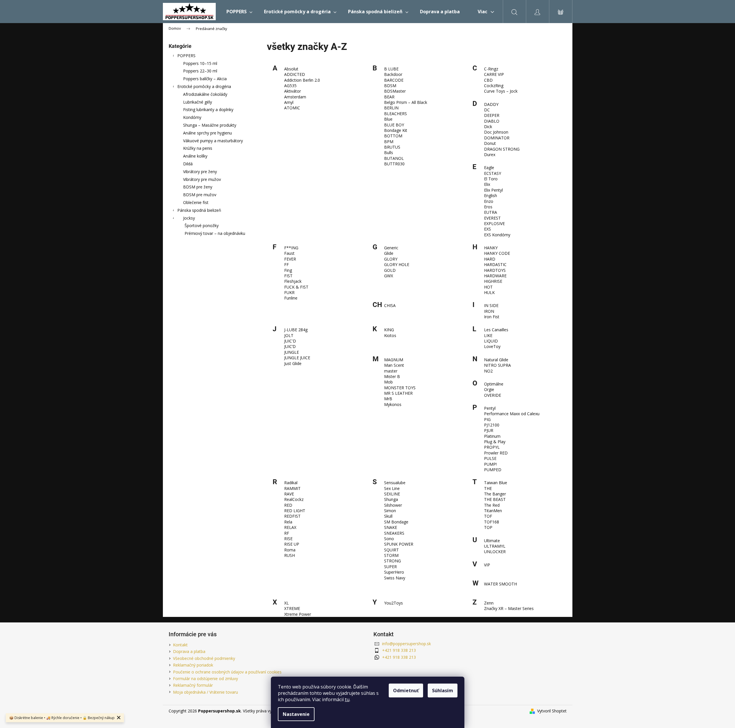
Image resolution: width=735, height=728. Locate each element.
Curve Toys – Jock (501, 91)
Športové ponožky (202, 225)
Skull (388, 516)
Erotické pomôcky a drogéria (204, 86)
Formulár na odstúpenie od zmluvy (205, 678)
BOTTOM (393, 136)
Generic (391, 247)
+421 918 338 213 (399, 650)
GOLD (390, 270)
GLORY (390, 259)
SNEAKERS (394, 533)
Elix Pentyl (493, 190)
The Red (492, 505)
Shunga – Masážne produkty (209, 125)
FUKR (289, 292)
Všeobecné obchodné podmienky (204, 658)
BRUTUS (392, 147)
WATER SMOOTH (500, 584)
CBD (488, 80)
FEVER (290, 259)
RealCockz (294, 499)
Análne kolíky (195, 156)
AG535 (290, 85)
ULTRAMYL (494, 546)
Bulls (388, 152)
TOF (488, 516)
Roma (289, 550)
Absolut (291, 69)
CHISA (390, 305)
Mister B (392, 376)
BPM (388, 141)
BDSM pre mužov (199, 194)
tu (347, 699)
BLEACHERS (395, 113)
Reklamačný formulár (193, 685)
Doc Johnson (496, 132)
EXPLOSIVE (494, 223)
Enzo (488, 201)
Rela (288, 522)
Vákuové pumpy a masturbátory (213, 140)
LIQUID (491, 341)
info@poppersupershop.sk (406, 643)
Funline (290, 298)
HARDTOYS (495, 270)
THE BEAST (495, 499)
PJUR (488, 430)
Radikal (290, 482)
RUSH (289, 555)
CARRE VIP (494, 74)
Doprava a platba (189, 651)
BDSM (390, 85)
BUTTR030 (394, 163)
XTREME (292, 608)
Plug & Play (494, 441)
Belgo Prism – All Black (405, 102)
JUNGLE (291, 352)
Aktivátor (292, 91)
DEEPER (491, 115)
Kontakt (180, 644)
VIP (487, 565)
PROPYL (492, 447)
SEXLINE (392, 494)
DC (487, 110)
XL (286, 603)
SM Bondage (396, 522)
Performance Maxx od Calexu (511, 413)
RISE (288, 538)
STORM (391, 555)
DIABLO (491, 121)
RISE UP (291, 544)
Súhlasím (442, 690)
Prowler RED (496, 453)
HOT (488, 287)
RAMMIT (292, 488)
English (490, 195)
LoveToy (492, 346)
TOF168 (491, 522)
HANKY (491, 247)
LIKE (488, 335)
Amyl (288, 102)
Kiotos (390, 335)
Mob (388, 382)
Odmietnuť (406, 690)
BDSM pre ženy (197, 187)
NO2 (488, 371)
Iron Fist (491, 316)
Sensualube (394, 482)
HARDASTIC (495, 264)
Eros (488, 206)
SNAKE (390, 527)
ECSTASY (492, 173)
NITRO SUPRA (497, 365)
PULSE (490, 458)
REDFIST (292, 516)
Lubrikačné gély (197, 102)
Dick (488, 126)
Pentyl (490, 408)
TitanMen (493, 510)
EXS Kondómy (497, 234)
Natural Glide (496, 359)
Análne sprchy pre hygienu (207, 133)
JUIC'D (290, 341)
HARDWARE (495, 275)
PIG (487, 419)
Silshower (393, 505)
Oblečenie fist (196, 202)
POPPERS (186, 55)
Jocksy (189, 218)
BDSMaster (395, 91)
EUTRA (490, 212)
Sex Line (392, 488)
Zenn (489, 603)
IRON (489, 311)
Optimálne (493, 384)
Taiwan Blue (495, 482)
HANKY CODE (497, 253)
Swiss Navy (394, 578)
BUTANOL (394, 158)
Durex (489, 154)
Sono (389, 538)
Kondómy (192, 117)
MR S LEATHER (398, 393)
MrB (388, 398)
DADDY (491, 104)
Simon (390, 510)
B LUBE (391, 69)
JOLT (288, 335)
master (390, 371)
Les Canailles (496, 329)
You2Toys (393, 603)
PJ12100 (491, 425)
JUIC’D (290, 346)
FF (286, 264)
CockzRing (493, 85)
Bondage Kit (395, 130)
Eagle (489, 167)
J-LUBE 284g (296, 329)
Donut (490, 143)
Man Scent (394, 365)
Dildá (188, 163)
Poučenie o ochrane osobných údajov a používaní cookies (227, 672)
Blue (388, 119)
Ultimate (492, 540)
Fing (288, 270)
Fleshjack (293, 281)
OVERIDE (492, 395)
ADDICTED (294, 74)
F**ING (291, 247)
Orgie (489, 389)
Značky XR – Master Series (509, 608)
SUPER (390, 566)
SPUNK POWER (398, 544)
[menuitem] (239, 11)
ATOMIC (292, 108)
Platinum (492, 436)
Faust (289, 253)
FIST (288, 275)
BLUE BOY (394, 125)
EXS (487, 229)
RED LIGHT (294, 510)
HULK (489, 292)
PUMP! (490, 464)
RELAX (290, 527)
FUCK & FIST (296, 287)
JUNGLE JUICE (297, 357)
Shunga (391, 499)
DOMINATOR (496, 138)
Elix (487, 184)
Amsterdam (295, 97)
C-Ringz (491, 69)
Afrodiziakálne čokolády (205, 94)
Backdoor (393, 74)
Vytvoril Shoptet (552, 711)
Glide (388, 253)
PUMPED (492, 469)
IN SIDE (491, 305)
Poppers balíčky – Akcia (205, 78)
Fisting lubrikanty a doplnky (208, 109)
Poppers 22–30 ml (200, 71)
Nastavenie (296, 714)
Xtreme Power (297, 614)
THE (488, 488)
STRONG (392, 561)
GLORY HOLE (396, 264)
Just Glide (293, 363)
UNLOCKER (495, 551)
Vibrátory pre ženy (200, 171)
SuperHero (394, 572)
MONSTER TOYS (400, 387)
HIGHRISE (493, 281)
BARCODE (393, 80)
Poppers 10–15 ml (200, 63)
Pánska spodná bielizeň (199, 210)
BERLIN (391, 108)
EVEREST (492, 218)
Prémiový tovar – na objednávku (215, 233)
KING (389, 329)
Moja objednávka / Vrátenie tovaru (205, 692)
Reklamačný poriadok (193, 665)
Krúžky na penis (197, 148)
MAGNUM (393, 359)
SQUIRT (391, 550)
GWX (388, 275)
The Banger (495, 494)
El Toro (491, 178)
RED (288, 505)
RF (286, 533)
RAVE (289, 494)
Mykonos (392, 404)
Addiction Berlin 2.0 (302, 80)
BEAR (389, 97)
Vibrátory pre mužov (202, 179)
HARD (489, 259)
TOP (488, 527)
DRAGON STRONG (502, 149)
